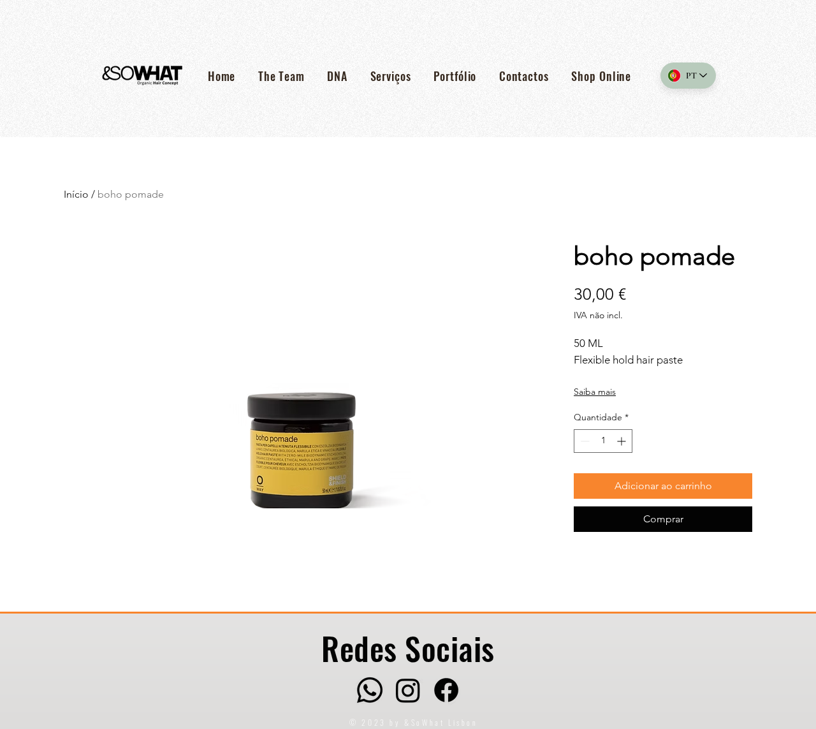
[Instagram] (408, 690)
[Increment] (622, 441)
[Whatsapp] (370, 690)
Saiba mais (595, 391)
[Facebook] (446, 690)
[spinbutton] (603, 441)
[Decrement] (584, 441)
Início (76, 194)
